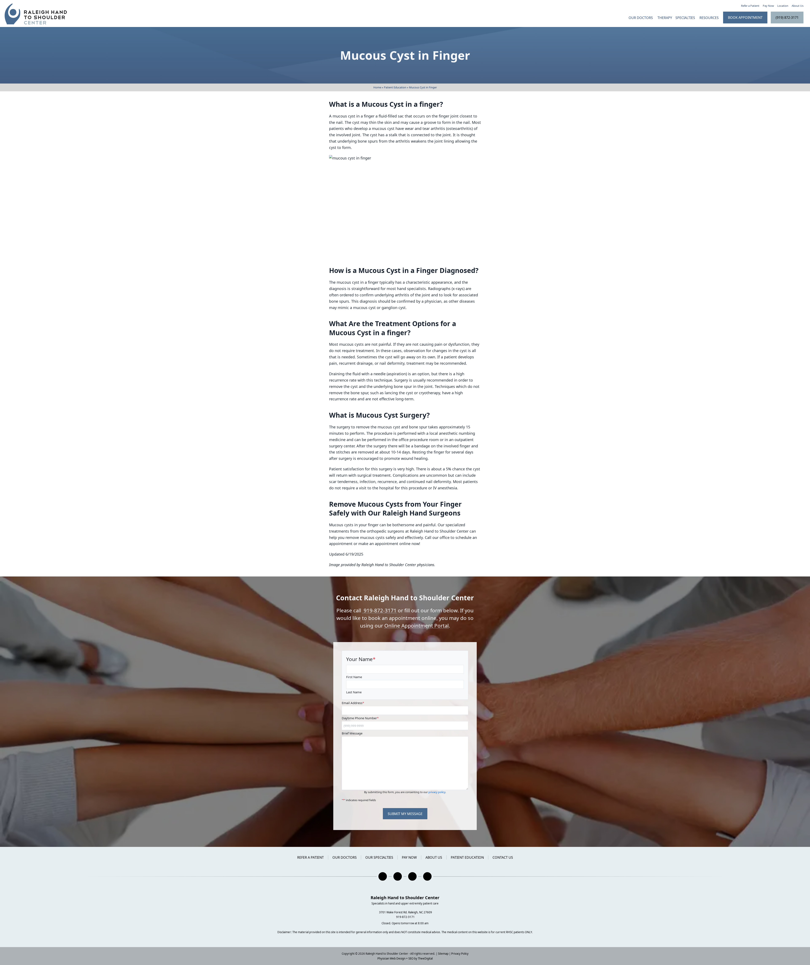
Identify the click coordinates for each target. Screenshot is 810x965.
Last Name (354, 692)
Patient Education (395, 87)
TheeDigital (425, 958)
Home (377, 87)
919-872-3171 (379, 610)
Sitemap (443, 954)
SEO (410, 958)
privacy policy (436, 792)
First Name (354, 677)
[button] (709, 18)
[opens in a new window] (383, 876)
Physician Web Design (391, 958)
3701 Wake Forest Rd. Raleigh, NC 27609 (405, 912)
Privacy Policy (459, 954)
